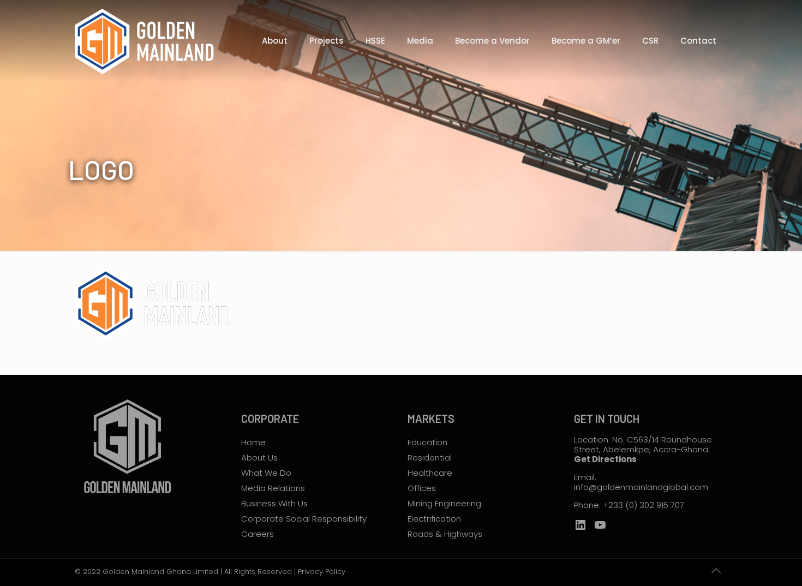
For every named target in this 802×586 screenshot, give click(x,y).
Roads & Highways (445, 534)
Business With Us (274, 503)
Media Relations (273, 488)
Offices (422, 488)
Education (427, 442)
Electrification (434, 518)
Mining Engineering (444, 503)
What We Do (266, 473)
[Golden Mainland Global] (148, 41)
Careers (257, 534)
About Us (259, 457)
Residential (430, 457)
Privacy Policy (321, 571)
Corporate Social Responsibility (304, 518)
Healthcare (430, 473)
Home (253, 442)
